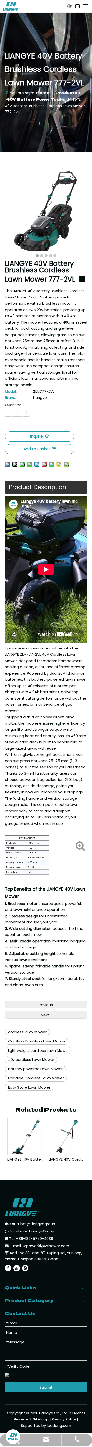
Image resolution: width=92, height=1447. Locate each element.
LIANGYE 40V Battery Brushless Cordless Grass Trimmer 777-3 (25, 1159)
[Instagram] (25, 1268)
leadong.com (59, 1425)
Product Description (37, 487)
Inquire (36, 436)
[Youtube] (16, 1268)
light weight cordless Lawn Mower (38, 1050)
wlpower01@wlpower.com (46, 1245)
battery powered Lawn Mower (35, 1068)
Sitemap (41, 1419)
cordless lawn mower (27, 1032)
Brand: (10, 397)
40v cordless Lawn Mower (31, 1059)
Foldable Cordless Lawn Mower (36, 1078)
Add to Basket (36, 449)
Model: (11, 391)
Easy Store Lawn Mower (29, 1087)
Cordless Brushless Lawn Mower (36, 1041)
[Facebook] (8, 1268)
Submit (46, 1387)
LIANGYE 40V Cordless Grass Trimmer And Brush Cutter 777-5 (67, 1159)
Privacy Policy (64, 1419)
